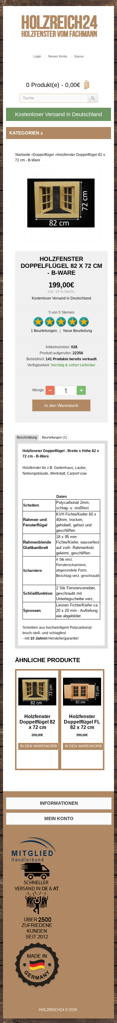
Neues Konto (57, 56)
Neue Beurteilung (77, 331)
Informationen (59, 803)
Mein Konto (59, 818)
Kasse (79, 56)
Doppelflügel (43, 155)
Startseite (22, 155)
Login (37, 56)
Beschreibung (27, 437)
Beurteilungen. (44, 331)
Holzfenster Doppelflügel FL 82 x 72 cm (82, 722)
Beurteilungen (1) (54, 437)
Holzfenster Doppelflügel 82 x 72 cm (37, 722)
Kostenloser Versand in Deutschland (61, 298)
